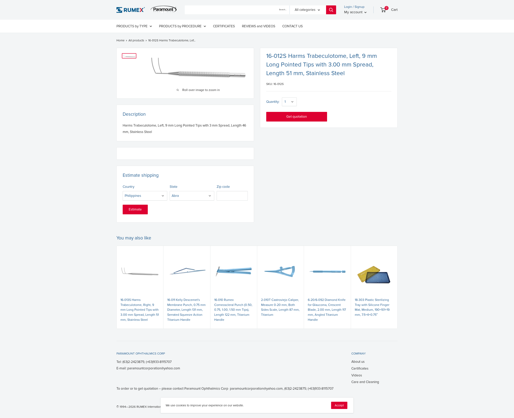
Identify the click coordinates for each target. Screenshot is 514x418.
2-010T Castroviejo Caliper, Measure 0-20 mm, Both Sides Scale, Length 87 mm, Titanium (280, 307)
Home (120, 40)
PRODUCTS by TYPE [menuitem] (132, 26)
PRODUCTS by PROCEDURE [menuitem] (180, 26)
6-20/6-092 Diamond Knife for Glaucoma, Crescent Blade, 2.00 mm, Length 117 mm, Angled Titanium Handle (327, 310)
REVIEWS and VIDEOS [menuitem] (258, 26)
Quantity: (272, 102)
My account (353, 12)
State (173, 187)
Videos (356, 375)
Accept (339, 405)
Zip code (223, 187)
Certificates (359, 368)
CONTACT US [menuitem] (292, 26)
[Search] (331, 9)
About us (358, 362)
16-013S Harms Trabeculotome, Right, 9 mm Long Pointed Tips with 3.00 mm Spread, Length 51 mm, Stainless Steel (139, 310)
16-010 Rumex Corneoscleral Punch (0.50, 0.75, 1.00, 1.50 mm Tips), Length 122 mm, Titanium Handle (233, 310)
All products (136, 40)
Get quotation (296, 116)
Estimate (135, 209)
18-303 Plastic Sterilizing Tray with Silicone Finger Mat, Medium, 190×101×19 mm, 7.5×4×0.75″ (372, 307)
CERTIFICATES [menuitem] (224, 26)
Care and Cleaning (365, 382)
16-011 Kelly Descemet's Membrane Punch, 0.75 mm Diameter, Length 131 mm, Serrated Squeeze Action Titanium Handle (186, 310)
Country (128, 187)
